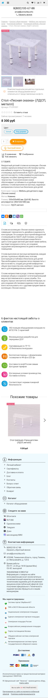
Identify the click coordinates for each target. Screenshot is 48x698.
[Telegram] (14, 216)
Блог (9, 476)
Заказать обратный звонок (18, 550)
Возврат (10, 491)
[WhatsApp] (21, 216)
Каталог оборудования (17, 504)
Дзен (9, 531)
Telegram (11, 527)
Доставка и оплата (15, 472)
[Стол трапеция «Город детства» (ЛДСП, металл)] (24, 420)
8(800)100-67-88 (24, 8)
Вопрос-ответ (13, 484)
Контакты (11, 480)
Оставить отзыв (21, 112)
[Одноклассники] (6, 216)
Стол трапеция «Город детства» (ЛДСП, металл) (24, 441)
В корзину (19, 141)
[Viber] (17, 216)
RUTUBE (10, 520)
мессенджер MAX (14, 535)
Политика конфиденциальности (23, 694)
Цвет (6, 128)
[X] (10, 216)
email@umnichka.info (24, 12)
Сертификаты (13, 469)
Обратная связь (14, 487)
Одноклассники (13, 524)
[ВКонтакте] (3, 216)
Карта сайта (24, 683)
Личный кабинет (14, 465)
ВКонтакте (11, 516)
